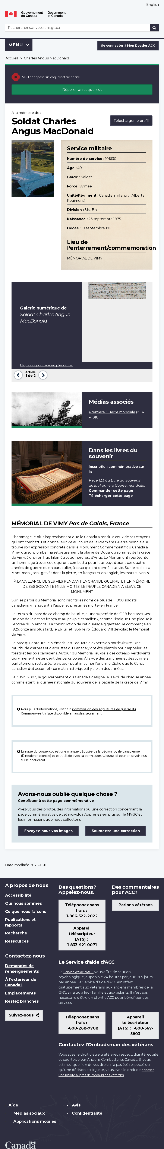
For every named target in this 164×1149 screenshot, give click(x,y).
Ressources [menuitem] (17, 941)
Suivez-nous (26, 1017)
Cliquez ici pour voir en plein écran (46, 365)
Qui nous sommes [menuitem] (23, 903)
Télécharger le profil (131, 121)
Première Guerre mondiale (112, 412)
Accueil (12, 58)
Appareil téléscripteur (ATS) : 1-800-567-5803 (135, 1025)
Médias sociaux (29, 1113)
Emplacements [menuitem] (20, 993)
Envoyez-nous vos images (48, 831)
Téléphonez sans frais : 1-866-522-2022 (82, 910)
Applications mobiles (34, 1121)
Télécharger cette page (111, 496)
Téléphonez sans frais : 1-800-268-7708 (82, 1023)
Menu (20, 44)
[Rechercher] (154, 28)
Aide (13, 1105)
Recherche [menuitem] (16, 933)
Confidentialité (87, 1113)
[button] (17, 374)
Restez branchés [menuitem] (22, 1001)
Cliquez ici (110, 756)
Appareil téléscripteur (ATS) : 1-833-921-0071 (82, 936)
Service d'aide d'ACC (78, 972)
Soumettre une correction (116, 831)
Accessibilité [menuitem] (18, 895)
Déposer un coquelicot (82, 90)
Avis (76, 1105)
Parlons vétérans (135, 905)
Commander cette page (111, 491)
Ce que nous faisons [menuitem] (25, 911)
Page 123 (96, 480)
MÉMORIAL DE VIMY (84, 258)
